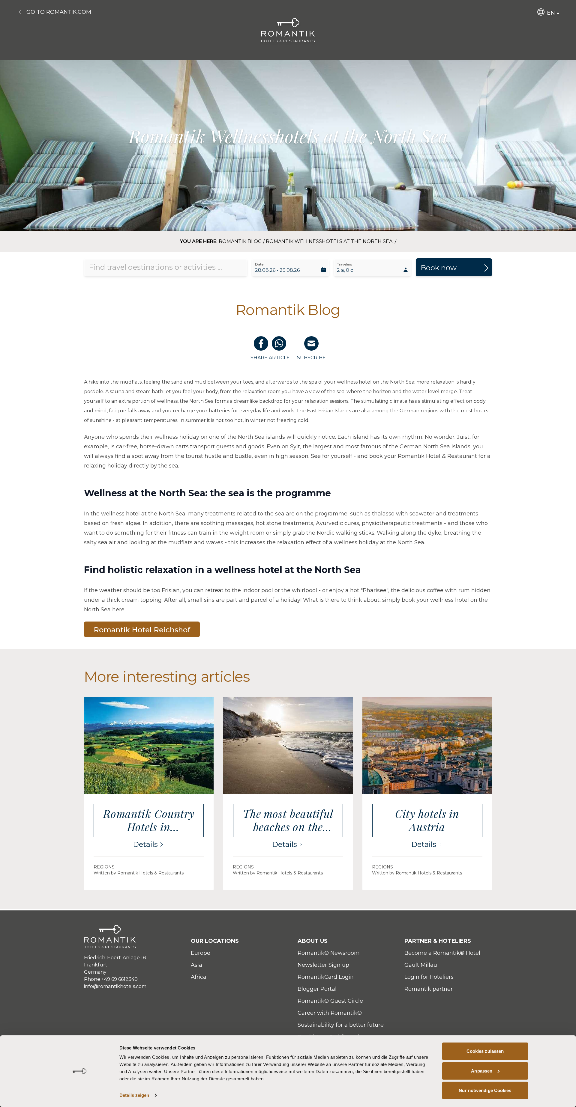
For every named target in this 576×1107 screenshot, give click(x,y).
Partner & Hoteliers (437, 941)
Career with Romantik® (330, 1013)
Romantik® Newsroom (329, 953)
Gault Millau (420, 965)
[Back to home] (288, 30)
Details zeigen (134, 1095)
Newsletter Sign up (323, 965)
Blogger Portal (317, 989)
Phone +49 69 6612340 (111, 979)
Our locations (215, 941)
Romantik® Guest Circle (330, 1001)
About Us (313, 941)
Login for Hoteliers (429, 977)
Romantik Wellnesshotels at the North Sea (330, 241)
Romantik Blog (240, 241)
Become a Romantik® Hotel (442, 953)
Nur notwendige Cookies (485, 1090)
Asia (196, 965)
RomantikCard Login (326, 977)
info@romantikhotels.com (115, 986)
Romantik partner (428, 989)
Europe (200, 953)
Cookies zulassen (485, 1051)
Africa (198, 977)
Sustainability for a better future (341, 1025)
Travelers (344, 264)
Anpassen (481, 1070)
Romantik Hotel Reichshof (142, 629)
